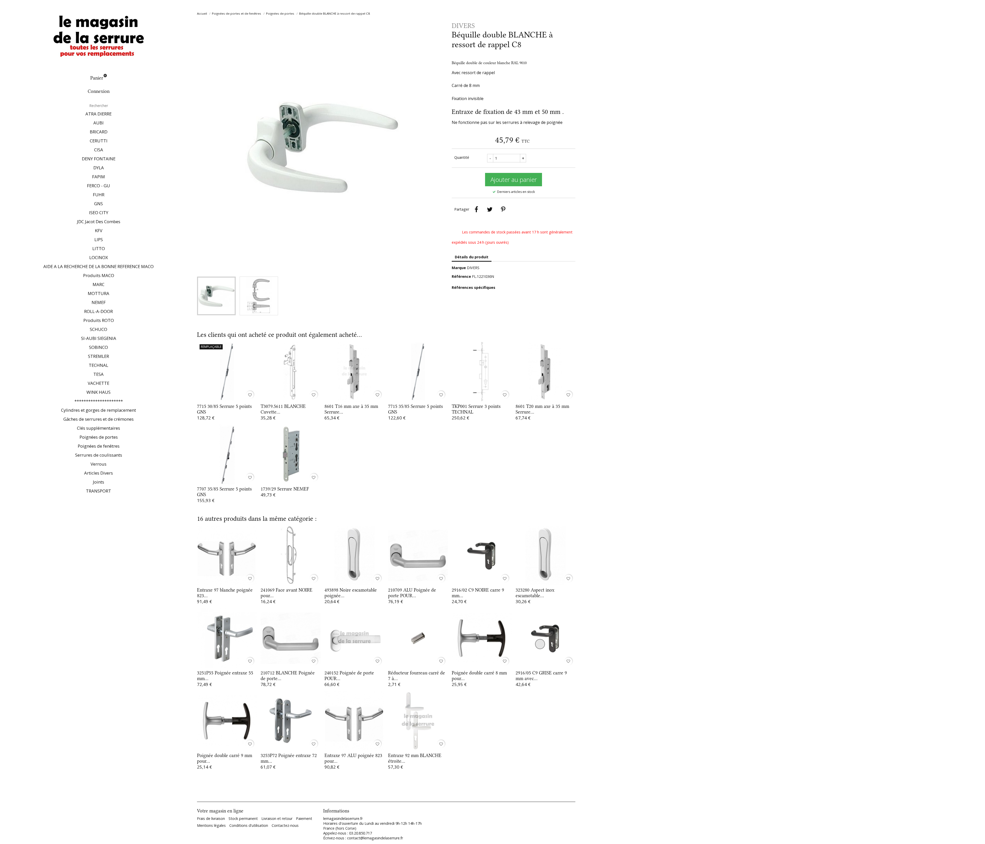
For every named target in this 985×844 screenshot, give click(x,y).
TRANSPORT (98, 491)
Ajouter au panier (513, 179)
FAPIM (98, 177)
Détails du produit (471, 256)
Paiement (304, 818)
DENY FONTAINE (98, 159)
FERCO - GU (98, 186)
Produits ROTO (98, 320)
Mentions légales (211, 825)
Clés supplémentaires (98, 428)
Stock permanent (243, 818)
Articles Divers (98, 473)
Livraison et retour (276, 818)
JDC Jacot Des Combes (98, 221)
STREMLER (98, 356)
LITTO (98, 248)
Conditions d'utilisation (248, 825)
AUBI (98, 123)
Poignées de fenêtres (99, 446)
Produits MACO (98, 275)
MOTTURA (98, 293)
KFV (98, 230)
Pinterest (503, 209)
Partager (476, 209)
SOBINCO (98, 347)
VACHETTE (98, 383)
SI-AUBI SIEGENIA (98, 338)
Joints (98, 482)
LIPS (98, 239)
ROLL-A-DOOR (98, 311)
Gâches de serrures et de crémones (98, 419)
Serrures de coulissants (98, 455)
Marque (459, 267)
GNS (98, 204)
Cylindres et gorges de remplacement (98, 410)
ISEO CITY (98, 212)
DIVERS (473, 267)
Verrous (98, 464)
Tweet (490, 209)
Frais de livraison (211, 818)
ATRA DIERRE (98, 114)
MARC (98, 284)
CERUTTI (98, 141)
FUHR (98, 195)
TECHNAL (98, 365)
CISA (98, 150)
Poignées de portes (99, 437)
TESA (98, 374)
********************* (98, 401)
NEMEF (99, 302)
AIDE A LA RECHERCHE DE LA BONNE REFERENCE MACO (98, 266)
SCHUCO (98, 329)
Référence (461, 276)
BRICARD (98, 132)
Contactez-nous (285, 825)
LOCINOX (98, 257)
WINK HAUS (98, 392)
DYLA (98, 168)
